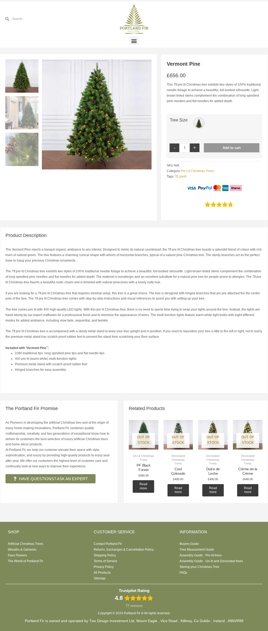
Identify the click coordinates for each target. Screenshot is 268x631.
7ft (176, 176)
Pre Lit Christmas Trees (197, 171)
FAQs (183, 572)
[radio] (199, 123)
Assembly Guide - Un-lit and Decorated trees (211, 561)
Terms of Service (105, 561)
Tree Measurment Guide (197, 549)
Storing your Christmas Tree (199, 567)
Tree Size (179, 120)
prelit (182, 176)
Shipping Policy (105, 555)
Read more (143, 486)
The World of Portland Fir (25, 561)
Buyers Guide (189, 544)
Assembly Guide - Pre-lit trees (201, 555)
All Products (102, 572)
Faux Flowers (17, 555)
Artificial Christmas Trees (25, 544)
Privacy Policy (104, 567)
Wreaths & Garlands (22, 549)
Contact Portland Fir (108, 544)
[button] (134, 40)
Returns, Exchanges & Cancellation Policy (124, 549)
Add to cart (232, 148)
